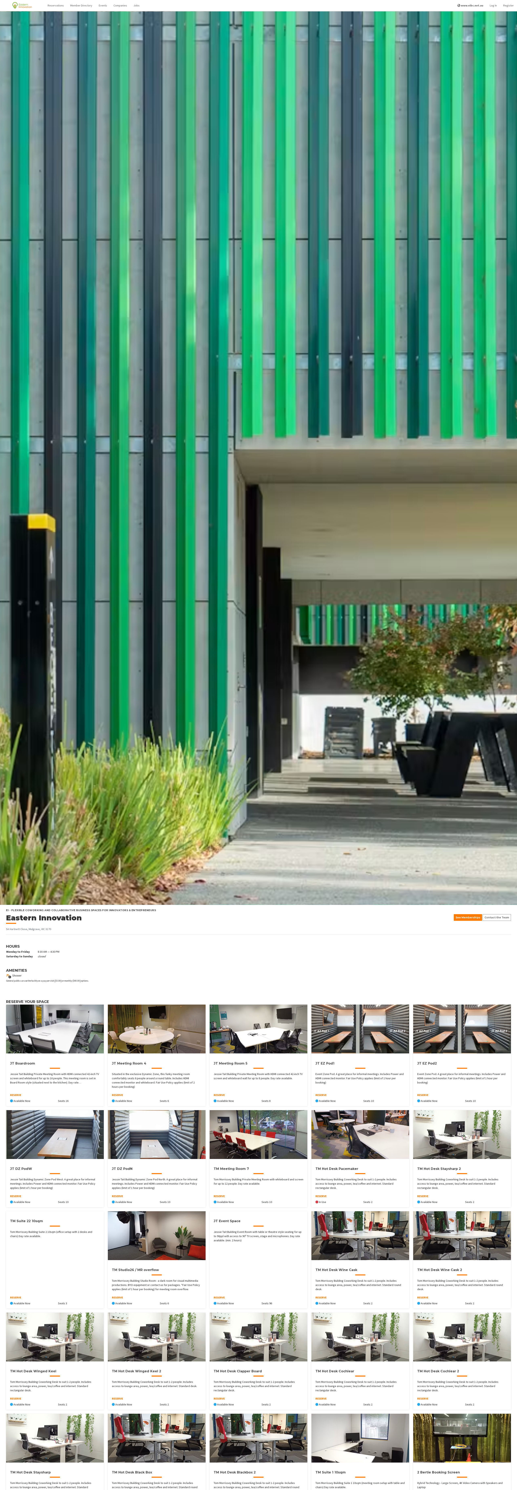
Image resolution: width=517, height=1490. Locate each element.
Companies (120, 5)
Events (103, 5)
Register (508, 5)
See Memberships (468, 917)
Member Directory (81, 5)
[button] (56, 5)
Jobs (136, 5)
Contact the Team (496, 917)
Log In (493, 5)
